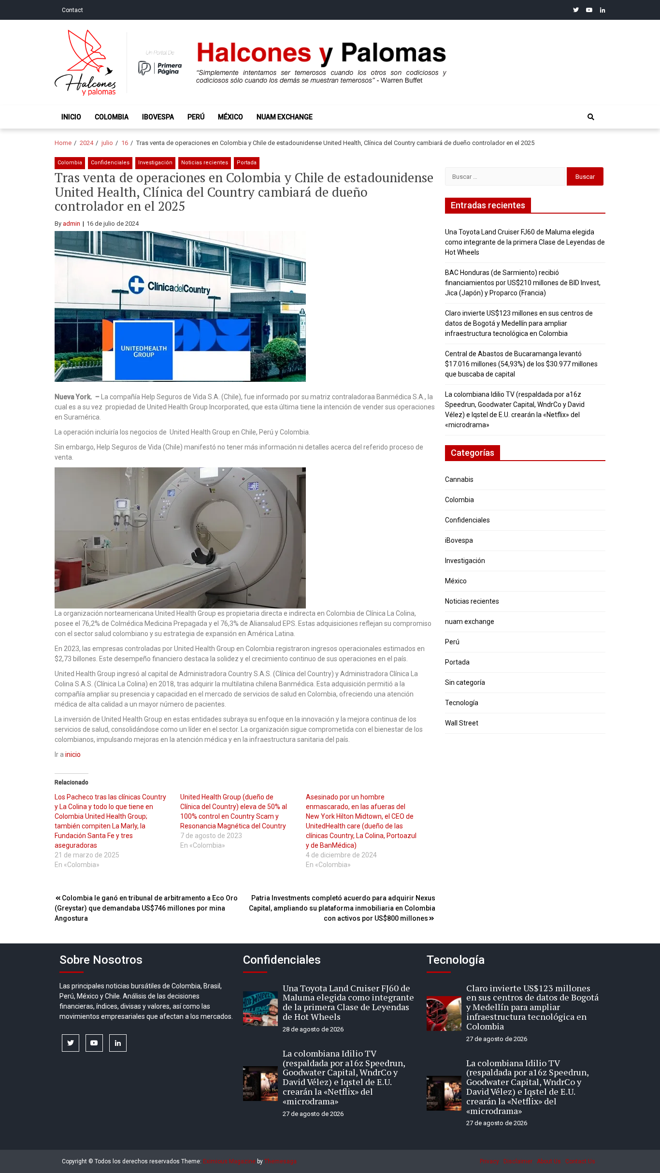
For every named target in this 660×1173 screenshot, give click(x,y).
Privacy (489, 1161)
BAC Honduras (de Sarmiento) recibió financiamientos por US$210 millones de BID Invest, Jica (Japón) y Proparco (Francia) (523, 283)
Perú (195, 117)
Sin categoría (465, 682)
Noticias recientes (204, 162)
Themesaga (280, 1161)
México (230, 117)
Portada (247, 162)
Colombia (112, 117)
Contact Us (580, 1161)
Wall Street (461, 723)
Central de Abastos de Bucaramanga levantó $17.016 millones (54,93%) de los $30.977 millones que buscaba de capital (521, 364)
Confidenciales (110, 162)
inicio (73, 754)
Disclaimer (517, 1161)
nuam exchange (285, 117)
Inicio (71, 117)
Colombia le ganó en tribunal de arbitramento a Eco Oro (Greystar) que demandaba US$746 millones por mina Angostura (146, 908)
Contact (72, 10)
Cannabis (459, 479)
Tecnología (461, 703)
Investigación (155, 162)
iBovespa (158, 117)
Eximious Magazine (229, 1161)
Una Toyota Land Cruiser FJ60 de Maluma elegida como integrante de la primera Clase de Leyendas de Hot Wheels (525, 242)
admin (71, 223)
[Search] (590, 117)
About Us (549, 1161)
